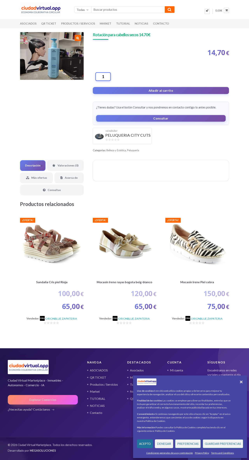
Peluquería (133, 150)
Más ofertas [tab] (39, 177)
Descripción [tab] (32, 165)
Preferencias (188, 443)
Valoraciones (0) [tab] (68, 165)
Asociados (137, 370)
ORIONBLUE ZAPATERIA (61, 318)
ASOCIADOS (28, 23)
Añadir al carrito (161, 90)
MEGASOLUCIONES (43, 450)
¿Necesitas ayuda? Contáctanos (29, 409)
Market (105, 23)
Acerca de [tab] (71, 177)
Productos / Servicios (78, 23)
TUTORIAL (123, 23)
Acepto (145, 443)
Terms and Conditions (222, 452)
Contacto (161, 23)
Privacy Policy (202, 452)
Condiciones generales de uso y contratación (169, 452)
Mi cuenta (176, 370)
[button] (241, 382)
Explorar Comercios (42, 399)
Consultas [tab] (54, 190)
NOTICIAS (141, 23)
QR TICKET (48, 23)
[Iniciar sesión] (207, 11)
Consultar (160, 118)
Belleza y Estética (116, 150)
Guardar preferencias (223, 443)
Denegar (164, 443)
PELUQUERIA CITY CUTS (128, 135)
